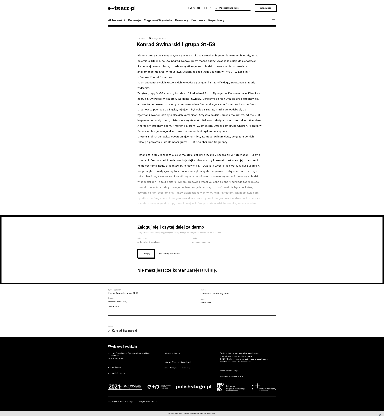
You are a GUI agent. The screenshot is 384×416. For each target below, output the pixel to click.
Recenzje (134, 20)
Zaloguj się (265, 8)
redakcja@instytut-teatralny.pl (177, 362)
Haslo (194, 238)
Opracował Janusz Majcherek (215, 293)
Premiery (181, 20)
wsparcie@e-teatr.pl (229, 370)
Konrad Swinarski (124, 330)
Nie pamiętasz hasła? (169, 253)
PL (206, 8)
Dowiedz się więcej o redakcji (177, 368)
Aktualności (116, 20)
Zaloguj (146, 253)
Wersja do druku (159, 38)
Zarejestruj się (201, 270)
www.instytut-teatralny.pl (231, 376)
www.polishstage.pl (117, 373)
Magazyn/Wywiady (158, 20)
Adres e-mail (142, 238)
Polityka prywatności (147, 402)
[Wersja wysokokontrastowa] (198, 7)
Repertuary (216, 20)
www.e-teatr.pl (114, 367)
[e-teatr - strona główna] (121, 9)
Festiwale (198, 20)
